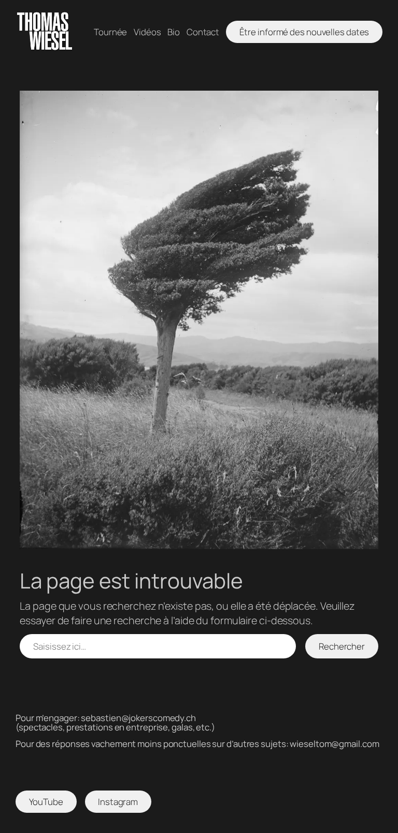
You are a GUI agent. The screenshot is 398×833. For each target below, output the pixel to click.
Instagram (118, 802)
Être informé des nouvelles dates (304, 32)
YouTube (46, 802)
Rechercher (342, 646)
